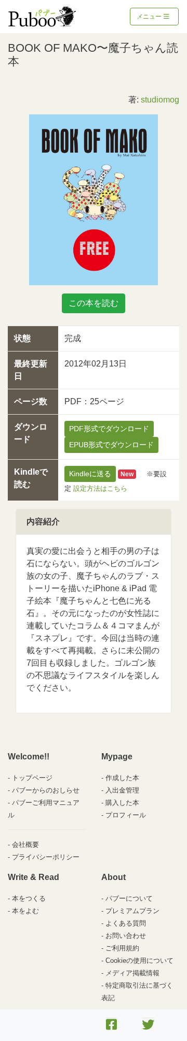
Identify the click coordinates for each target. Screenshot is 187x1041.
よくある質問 (125, 923)
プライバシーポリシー (45, 857)
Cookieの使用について (139, 960)
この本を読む (93, 303)
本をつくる (29, 898)
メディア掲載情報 (132, 973)
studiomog (160, 99)
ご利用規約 (122, 948)
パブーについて (129, 898)
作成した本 (122, 778)
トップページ (32, 778)
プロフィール (125, 815)
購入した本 (122, 803)
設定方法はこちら (100, 488)
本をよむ (25, 911)
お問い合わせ (125, 936)
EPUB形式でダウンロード (111, 445)
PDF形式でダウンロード (109, 428)
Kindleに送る (90, 474)
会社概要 (25, 844)
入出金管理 (122, 790)
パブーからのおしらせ (45, 790)
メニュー (150, 16)
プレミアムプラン (132, 911)
